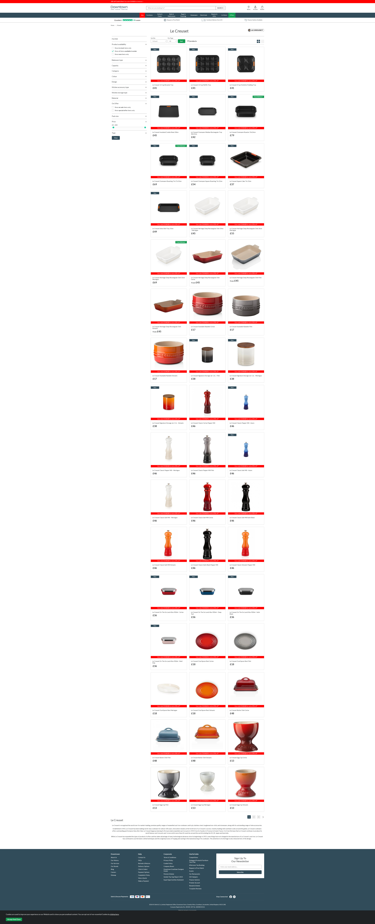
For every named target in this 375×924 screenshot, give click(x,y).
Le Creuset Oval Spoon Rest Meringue (164, 710)
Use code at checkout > (127, 1)
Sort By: (153, 38)
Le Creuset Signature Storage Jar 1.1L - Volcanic (168, 423)
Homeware (193, 15)
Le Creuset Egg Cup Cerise (238, 757)
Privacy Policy (168, 860)
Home (112, 25)
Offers (232, 15)
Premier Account (194, 883)
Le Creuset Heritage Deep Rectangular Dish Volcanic (166, 327)
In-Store (224, 15)
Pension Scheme (169, 874)
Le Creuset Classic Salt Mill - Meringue (164, 517)
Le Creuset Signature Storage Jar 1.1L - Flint (205, 376)
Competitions (193, 857)
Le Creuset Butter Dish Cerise (239, 710)
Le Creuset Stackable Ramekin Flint (241, 326)
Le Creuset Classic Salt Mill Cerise (202, 517)
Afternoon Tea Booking (196, 865)
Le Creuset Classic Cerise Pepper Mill (203, 423)
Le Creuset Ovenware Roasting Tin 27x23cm (166, 181)
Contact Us (141, 857)
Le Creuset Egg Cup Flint (160, 805)
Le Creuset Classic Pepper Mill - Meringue (166, 470)
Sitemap (113, 875)
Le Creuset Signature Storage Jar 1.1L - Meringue (246, 376)
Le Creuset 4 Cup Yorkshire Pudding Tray (243, 85)
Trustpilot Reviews (195, 888)
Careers (113, 872)
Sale (142, 15)
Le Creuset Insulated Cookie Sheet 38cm (165, 132)
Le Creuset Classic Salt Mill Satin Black (242, 517)
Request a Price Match (196, 868)
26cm (196, 283)
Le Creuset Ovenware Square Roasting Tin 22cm (206, 181)
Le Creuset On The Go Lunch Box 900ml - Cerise (167, 612)
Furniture (149, 15)
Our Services (115, 863)
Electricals (203, 15)
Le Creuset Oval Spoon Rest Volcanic (203, 710)
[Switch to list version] (262, 42)
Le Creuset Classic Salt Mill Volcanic (164, 565)
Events (191, 871)
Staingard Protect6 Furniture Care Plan (198, 861)
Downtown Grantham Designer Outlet (174, 870)
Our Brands (114, 866)
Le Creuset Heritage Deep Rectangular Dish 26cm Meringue (246, 229)
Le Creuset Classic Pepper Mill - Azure (242, 423)
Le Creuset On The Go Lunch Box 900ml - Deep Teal (206, 613)
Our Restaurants (194, 874)
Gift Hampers (193, 877)
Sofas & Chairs (159, 15)
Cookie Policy (168, 863)
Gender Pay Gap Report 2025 (173, 877)
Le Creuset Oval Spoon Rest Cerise (202, 661)
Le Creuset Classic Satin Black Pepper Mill (204, 565)
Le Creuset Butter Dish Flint (161, 757)
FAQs (140, 860)
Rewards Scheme (194, 886)
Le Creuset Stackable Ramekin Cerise (203, 326)
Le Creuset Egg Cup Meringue (200, 805)
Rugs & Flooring (183, 15)
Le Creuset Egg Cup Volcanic (239, 805)
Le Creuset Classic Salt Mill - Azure (241, 470)
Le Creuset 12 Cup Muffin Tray (201, 85)
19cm (218, 283)
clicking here (114, 914)
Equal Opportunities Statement (174, 880)
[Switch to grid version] (258, 42)
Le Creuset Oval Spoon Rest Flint (240, 661)
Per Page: (170, 38)
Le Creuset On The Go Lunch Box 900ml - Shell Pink (167, 662)
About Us (114, 857)
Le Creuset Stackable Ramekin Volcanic (164, 376)
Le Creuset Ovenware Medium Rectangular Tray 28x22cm (206, 133)
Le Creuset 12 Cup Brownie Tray (162, 85)
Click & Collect (142, 869)
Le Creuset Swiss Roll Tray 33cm (162, 228)
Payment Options (143, 872)
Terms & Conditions (170, 857)
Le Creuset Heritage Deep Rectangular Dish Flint (246, 277)
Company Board (169, 866)
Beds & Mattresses (171, 15)
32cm (207, 283)
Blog (112, 869)
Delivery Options (143, 866)
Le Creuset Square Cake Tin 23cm (240, 181)
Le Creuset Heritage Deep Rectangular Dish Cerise (205, 278)
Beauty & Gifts (214, 15)
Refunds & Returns (144, 863)
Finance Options (194, 880)
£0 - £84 (114, 125)
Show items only (123, 48)
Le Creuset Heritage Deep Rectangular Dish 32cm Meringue (168, 278)
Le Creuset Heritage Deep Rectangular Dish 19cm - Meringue (207, 229)
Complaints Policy (144, 875)
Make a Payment (143, 881)
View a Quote (142, 878)
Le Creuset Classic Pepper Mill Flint (202, 470)
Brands (119, 25)
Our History (115, 860)
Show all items (126, 51)
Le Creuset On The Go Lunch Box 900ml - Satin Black (245, 613)
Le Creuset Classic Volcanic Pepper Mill (242, 565)
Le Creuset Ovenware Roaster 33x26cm (243, 132)
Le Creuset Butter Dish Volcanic (201, 757)
